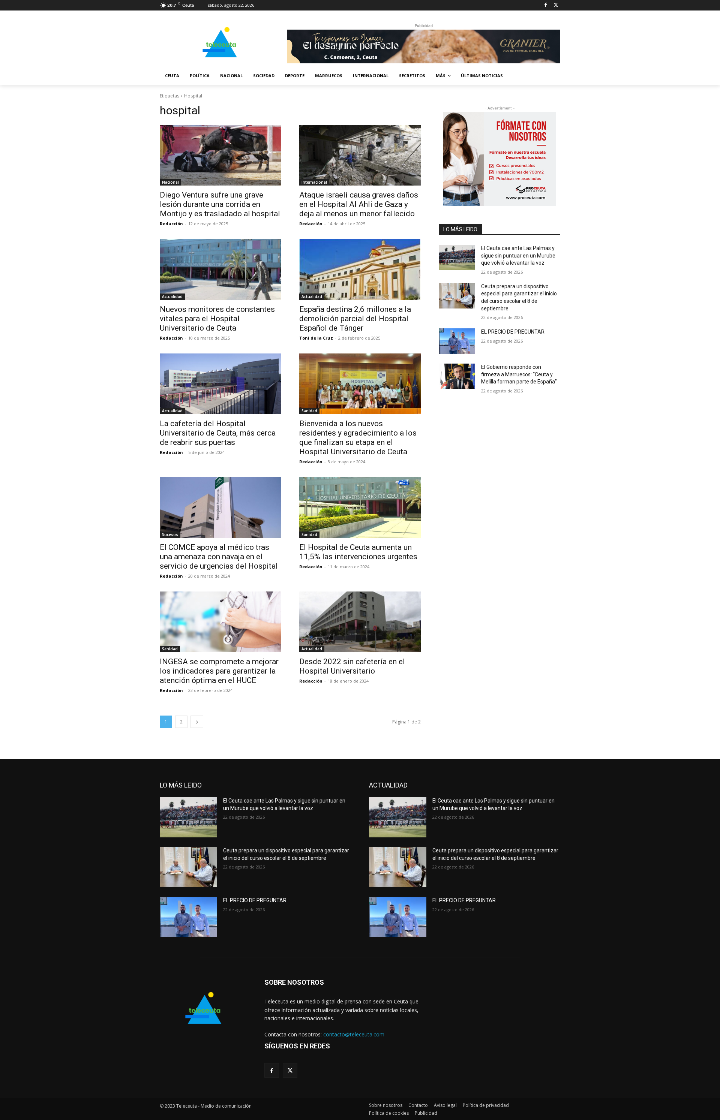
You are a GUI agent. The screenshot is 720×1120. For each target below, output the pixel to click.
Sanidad (309, 410)
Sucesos (170, 534)
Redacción (171, 223)
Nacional (170, 182)
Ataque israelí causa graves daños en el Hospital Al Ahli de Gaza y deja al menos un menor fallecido (358, 204)
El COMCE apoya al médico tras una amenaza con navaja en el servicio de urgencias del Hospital (219, 556)
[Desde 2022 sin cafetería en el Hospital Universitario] (360, 621)
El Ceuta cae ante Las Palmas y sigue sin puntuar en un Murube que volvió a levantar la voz (518, 255)
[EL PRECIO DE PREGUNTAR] (457, 341)
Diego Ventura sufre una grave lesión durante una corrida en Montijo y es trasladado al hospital (220, 204)
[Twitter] (556, 5)
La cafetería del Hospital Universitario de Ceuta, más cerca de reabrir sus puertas (218, 433)
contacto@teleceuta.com (353, 1034)
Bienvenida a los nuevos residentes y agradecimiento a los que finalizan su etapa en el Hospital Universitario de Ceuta (358, 437)
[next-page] (196, 722)
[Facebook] (545, 5)
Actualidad (172, 296)
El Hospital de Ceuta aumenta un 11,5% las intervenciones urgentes (358, 552)
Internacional (314, 182)
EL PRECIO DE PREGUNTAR (512, 332)
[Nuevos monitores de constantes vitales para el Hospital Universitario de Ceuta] (220, 269)
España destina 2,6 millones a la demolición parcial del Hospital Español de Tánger (355, 318)
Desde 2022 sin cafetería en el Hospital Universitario (352, 666)
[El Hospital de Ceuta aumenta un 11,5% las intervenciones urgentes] (360, 507)
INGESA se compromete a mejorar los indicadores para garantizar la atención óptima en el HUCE (219, 671)
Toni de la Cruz (316, 338)
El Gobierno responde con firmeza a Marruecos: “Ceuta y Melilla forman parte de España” (519, 374)
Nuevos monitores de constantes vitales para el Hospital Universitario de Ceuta (217, 318)
